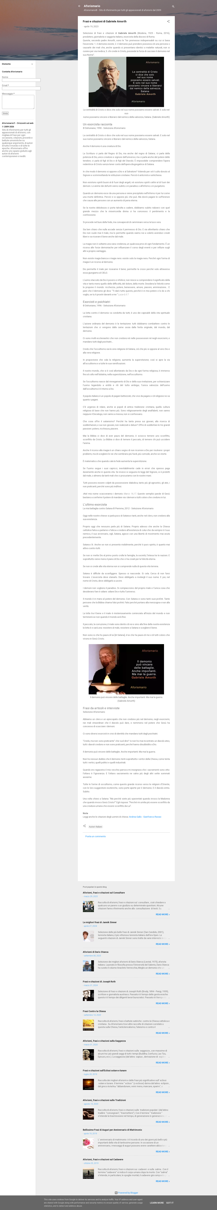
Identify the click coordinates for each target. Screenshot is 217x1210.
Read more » (163, 914)
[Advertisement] (126, 857)
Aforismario (92, 6)
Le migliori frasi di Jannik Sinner (100, 922)
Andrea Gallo (135, 816)
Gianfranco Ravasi (152, 816)
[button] (168, 22)
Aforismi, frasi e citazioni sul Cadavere (103, 1159)
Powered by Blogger (128, 1192)
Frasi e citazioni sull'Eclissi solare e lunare (104, 1070)
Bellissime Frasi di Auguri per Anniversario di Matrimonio (112, 1129)
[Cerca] (173, 7)
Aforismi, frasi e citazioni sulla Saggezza (104, 1041)
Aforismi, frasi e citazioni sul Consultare (104, 892)
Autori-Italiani (95, 826)
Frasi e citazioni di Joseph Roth (99, 981)
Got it (170, 1202)
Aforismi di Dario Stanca (95, 952)
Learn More (157, 1202)
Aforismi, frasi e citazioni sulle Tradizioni (104, 1100)
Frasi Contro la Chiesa (94, 1011)
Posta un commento (95, 836)
